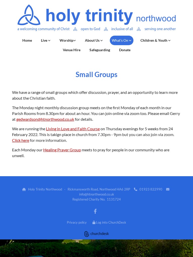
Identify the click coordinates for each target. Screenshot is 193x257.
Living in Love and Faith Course (73, 128)
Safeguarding (99, 50)
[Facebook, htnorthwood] (95, 211)
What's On (120, 40)
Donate (124, 50)
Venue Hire (71, 50)
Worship (66, 40)
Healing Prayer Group (62, 149)
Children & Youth (154, 40)
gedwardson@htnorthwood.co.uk (45, 119)
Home (27, 40)
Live (44, 40)
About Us (92, 40)
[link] (45, 40)
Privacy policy (77, 222)
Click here (20, 140)
